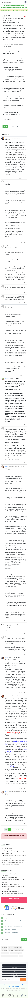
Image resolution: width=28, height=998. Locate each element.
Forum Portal (14, 967)
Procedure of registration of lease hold (13, 923)
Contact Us (17, 986)
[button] (24, 16)
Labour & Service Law (19, 950)
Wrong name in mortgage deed (9, 850)
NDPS (11, 7)
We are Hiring (6, 984)
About (2, 984)
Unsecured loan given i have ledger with (13, 920)
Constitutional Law (18, 947)
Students (16, 956)
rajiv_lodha (7, 695)
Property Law (4, 956)
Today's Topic (14, 969)
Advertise (12, 984)
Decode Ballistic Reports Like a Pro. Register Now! (14, 10)
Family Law (10, 950)
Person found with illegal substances (10, 864)
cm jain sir (7, 137)
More (24, 7)
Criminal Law (4, 950)
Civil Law (10, 947)
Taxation (10, 956)
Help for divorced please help (10, 877)
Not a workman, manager (7, 848)
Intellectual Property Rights (15, 953)
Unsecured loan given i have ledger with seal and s (13, 857)
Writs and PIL (5, 7)
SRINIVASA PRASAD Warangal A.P (11, 624)
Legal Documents (5, 953)
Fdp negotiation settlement (8, 858)
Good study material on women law (11, 882)
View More (3, 867)
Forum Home (14, 965)
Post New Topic (14, 974)
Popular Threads (14, 971)
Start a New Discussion (14, 898)
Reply (5, 126)
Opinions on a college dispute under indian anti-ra (13, 862)
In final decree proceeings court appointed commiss (14, 855)
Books (21, 5)
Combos (15, 5)
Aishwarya (7, 378)
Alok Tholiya (7, 296)
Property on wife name (7, 853)
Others (20, 956)
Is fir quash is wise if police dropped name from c (13, 860)
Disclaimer (24, 984)
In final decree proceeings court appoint (13, 926)
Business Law (4, 947)
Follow (12, 126)
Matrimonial (17, 7)
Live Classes (9, 5)
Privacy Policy (11, 986)
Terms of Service (18, 984)
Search (24, 939)
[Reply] (24, 178)
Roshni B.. (7, 466)
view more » (24, 936)
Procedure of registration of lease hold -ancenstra (13, 851)
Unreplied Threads (14, 902)
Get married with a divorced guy (10, 895)
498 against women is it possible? (10, 891)
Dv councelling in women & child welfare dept (13, 893)
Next (22, 829)
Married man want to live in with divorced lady (13, 886)
